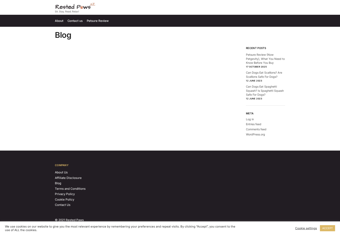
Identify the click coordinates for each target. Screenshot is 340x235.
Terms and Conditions (70, 189)
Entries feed (253, 124)
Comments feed (256, 129)
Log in (250, 119)
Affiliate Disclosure (68, 178)
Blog (58, 183)
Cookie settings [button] (306, 228)
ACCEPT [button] (327, 228)
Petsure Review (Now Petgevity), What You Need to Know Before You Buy (265, 58)
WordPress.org (255, 134)
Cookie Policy (64, 199)
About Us (61, 172)
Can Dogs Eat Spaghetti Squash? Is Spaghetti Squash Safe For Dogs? (265, 90)
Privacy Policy (65, 194)
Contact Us (62, 205)
